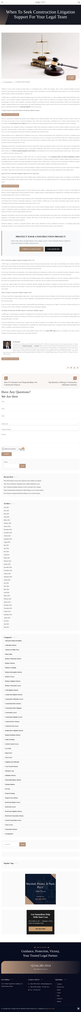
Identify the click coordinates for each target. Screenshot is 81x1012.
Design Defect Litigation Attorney (14, 730)
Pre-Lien (7, 789)
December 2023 (8, 605)
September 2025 (8, 539)
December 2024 (8, 567)
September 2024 (8, 576)
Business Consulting (10, 667)
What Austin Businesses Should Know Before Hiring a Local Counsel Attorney (24, 490)
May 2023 (6, 627)
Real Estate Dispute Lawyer (12, 802)
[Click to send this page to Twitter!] (71, 367)
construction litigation (27, 345)
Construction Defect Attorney (13, 703)
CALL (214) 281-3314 (53, 249)
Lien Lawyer (8, 757)
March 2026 (7, 520)
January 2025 (7, 564)
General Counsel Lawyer (12, 744)
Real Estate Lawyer (10, 807)
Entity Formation (10, 739)
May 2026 (6, 513)
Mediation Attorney (10, 775)
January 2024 (7, 602)
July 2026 (6, 507)
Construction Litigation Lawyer (13, 717)
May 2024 (6, 589)
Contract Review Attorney (12, 721)
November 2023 (8, 608)
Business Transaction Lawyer (13, 685)
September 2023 (8, 614)
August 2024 (7, 580)
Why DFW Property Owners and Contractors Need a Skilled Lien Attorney (22, 480)
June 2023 (6, 624)
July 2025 (6, 545)
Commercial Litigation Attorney (13, 694)
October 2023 (7, 611)
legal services (8, 753)
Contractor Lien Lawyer (12, 726)
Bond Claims (8, 654)
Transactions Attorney (11, 829)
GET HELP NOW (40, 929)
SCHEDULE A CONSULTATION (10, 114)
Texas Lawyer (9, 824)
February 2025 (7, 561)
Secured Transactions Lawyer (13, 820)
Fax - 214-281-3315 (35, 989)
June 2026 (6, 510)
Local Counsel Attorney (11, 766)
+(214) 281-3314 (40, 965)
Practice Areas (60, 987)
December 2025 (8, 529)
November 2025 (8, 532)
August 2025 (7, 542)
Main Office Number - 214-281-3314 (39, 987)
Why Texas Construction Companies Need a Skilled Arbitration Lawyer (22, 484)
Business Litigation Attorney (12, 681)
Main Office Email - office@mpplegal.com (41, 983)
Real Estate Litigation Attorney (13, 811)
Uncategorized (9, 833)
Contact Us (60, 998)
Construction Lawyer (22, 82)
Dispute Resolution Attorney (12, 735)
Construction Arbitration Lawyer (14, 699)
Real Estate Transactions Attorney (14, 815)
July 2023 (6, 621)
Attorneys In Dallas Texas (12, 649)
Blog (58, 995)
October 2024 (7, 573)
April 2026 (6, 517)
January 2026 (7, 526)
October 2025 (7, 535)
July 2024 (6, 583)
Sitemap (59, 1001)
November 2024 (8, 570)
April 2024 (6, 592)
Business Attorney (10, 663)
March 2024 (7, 595)
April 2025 (6, 554)
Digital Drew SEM (50, 1008)
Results (59, 989)
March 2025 (7, 558)
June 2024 (6, 586)
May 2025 (6, 551)
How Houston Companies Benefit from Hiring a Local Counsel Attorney (22, 493)
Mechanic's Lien (9, 771)
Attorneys (59, 984)
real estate (37, 345)
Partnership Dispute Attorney (13, 780)
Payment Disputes (10, 784)
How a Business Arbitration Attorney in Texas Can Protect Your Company (22, 487)
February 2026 (7, 523)
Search (6, 462)
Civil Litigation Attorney (11, 690)
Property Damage (10, 793)
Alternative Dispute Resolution (13, 640)
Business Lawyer (9, 676)
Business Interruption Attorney (13, 672)
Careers (59, 992)
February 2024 (7, 598)
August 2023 (7, 617)
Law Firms (8, 748)
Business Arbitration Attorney (13, 658)
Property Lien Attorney (11, 798)
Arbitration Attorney (10, 645)
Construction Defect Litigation (13, 708)
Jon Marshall (8, 82)
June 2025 (6, 548)
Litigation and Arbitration (12, 762)
